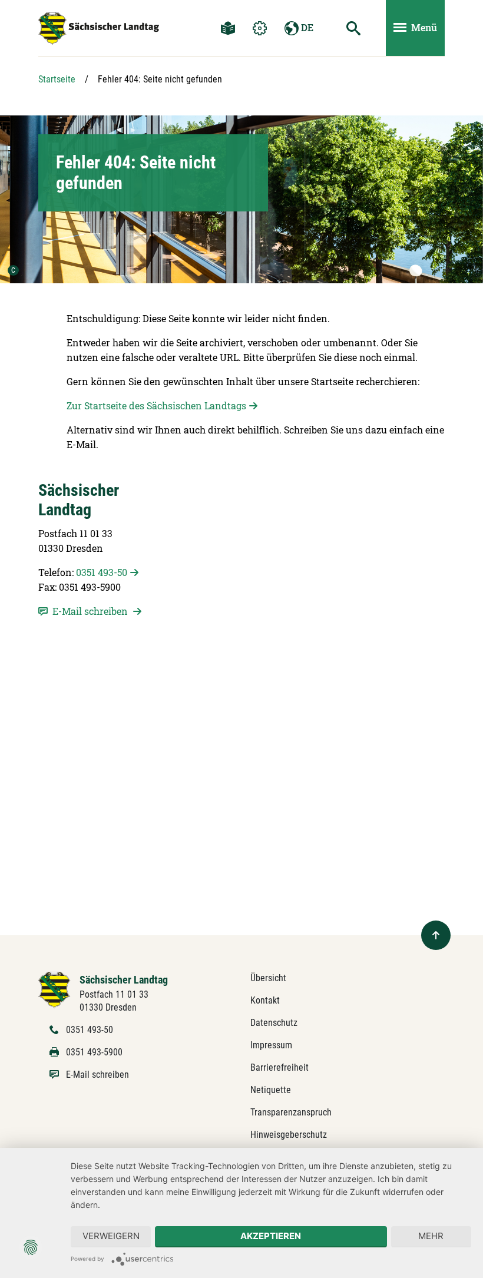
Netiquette (270, 1089)
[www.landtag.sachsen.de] (98, 28)
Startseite (56, 79)
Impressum (271, 1045)
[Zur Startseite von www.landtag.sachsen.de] (54, 989)
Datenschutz (273, 1022)
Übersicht (268, 978)
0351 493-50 (101, 572)
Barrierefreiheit (279, 1067)
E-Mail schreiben (97, 1074)
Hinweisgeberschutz (288, 1134)
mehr (431, 1235)
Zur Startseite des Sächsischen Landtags (156, 405)
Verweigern (111, 1235)
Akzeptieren (270, 1235)
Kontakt (265, 1000)
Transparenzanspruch (291, 1112)
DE (306, 27)
